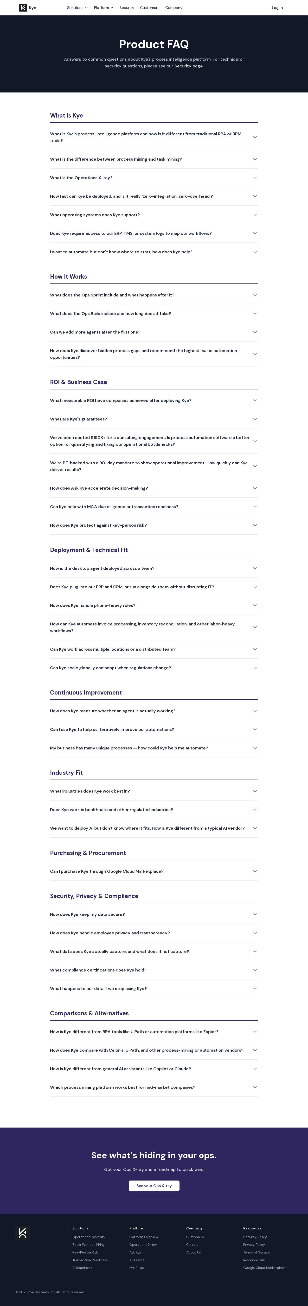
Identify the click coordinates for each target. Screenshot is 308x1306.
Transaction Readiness (90, 1260)
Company (173, 7)
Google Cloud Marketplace (266, 1268)
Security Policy (255, 1237)
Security (127, 7)
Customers (150, 7)
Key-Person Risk (85, 1252)
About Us (193, 1252)
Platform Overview (144, 1237)
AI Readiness (82, 1268)
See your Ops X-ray (154, 1185)
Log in (277, 7)
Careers (192, 1244)
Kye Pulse (136, 1268)
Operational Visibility (88, 1237)
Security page (188, 66)
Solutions (75, 7)
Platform (101, 7)
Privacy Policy (254, 1244)
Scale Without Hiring (88, 1244)
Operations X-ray (143, 1244)
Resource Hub (254, 1260)
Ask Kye (135, 1252)
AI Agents (136, 1260)
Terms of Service (256, 1252)
